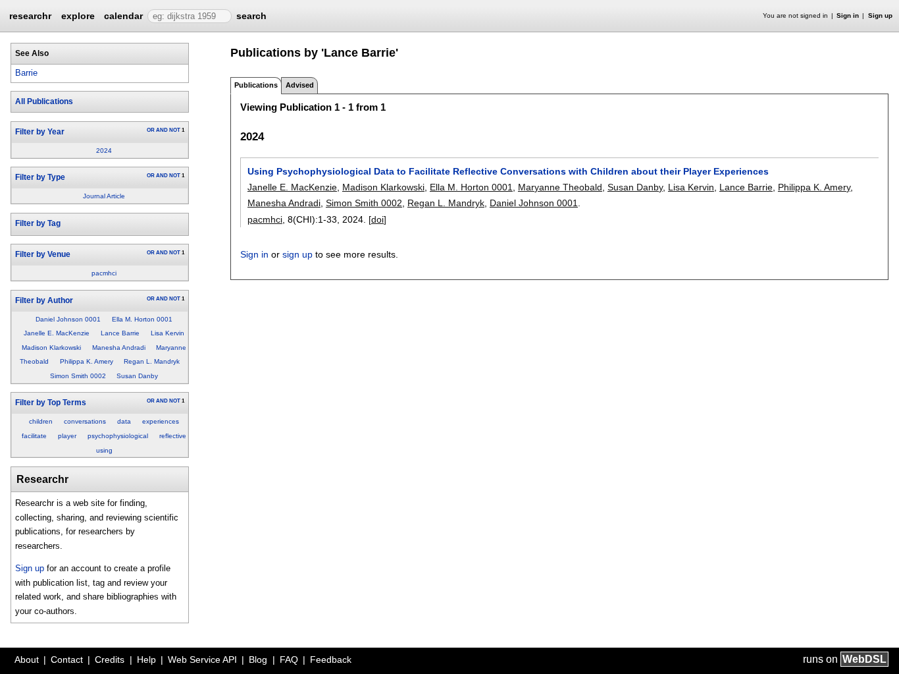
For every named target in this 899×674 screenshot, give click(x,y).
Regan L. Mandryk (152, 361)
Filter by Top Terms (50, 403)
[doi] (377, 219)
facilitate (34, 435)
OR (151, 130)
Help (146, 659)
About (26, 659)
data (124, 421)
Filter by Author (44, 300)
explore (78, 16)
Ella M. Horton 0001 (142, 319)
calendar (123, 16)
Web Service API (202, 659)
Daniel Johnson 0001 (68, 319)
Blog (258, 659)
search (251, 16)
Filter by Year (39, 132)
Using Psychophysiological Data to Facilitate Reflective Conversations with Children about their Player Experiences (508, 171)
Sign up (880, 15)
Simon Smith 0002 (78, 375)
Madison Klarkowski (51, 347)
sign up (297, 254)
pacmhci (103, 273)
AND (162, 130)
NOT (174, 130)
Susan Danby (137, 375)
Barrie (26, 73)
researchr (30, 15)
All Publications (44, 101)
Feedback (330, 659)
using (104, 450)
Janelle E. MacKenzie (57, 333)
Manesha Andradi (118, 347)
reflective (172, 435)
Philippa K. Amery (86, 361)
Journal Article (104, 196)
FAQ (289, 659)
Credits (109, 659)
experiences (160, 421)
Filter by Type (40, 177)
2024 (104, 150)
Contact (67, 659)
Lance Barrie (120, 333)
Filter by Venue (42, 254)
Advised (300, 85)
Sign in (847, 15)
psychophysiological (118, 435)
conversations (85, 421)
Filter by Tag (38, 223)
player (67, 435)
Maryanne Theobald (560, 187)
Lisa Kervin (167, 333)
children (41, 421)
